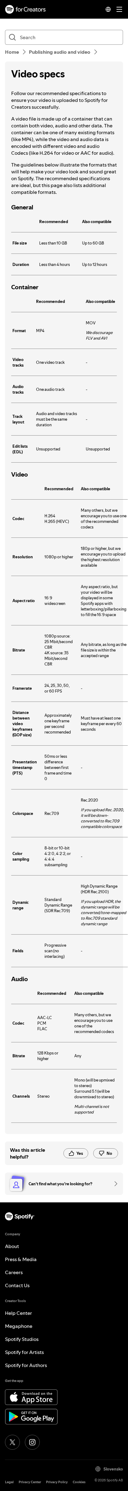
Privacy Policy (57, 1482)
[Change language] (108, 9)
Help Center (18, 1313)
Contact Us (17, 1285)
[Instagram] (32, 1442)
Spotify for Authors (26, 1365)
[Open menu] (119, 9)
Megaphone (18, 1326)
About (12, 1246)
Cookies (79, 1482)
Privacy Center (30, 1482)
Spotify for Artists (24, 1352)
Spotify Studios (22, 1339)
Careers (14, 1272)
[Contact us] (113, 1183)
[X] (12, 1442)
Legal (9, 1482)
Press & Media (21, 1259)
